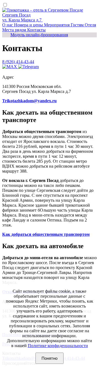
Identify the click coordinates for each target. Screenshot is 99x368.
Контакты (36, 29)
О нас (8, 25)
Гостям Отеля (83, 25)
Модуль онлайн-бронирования (39, 34)
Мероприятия (57, 25)
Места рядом (14, 29)
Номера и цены (29, 25)
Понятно (49, 358)
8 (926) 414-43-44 (18, 61)
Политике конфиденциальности (58, 345)
